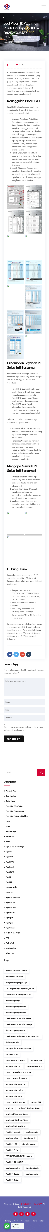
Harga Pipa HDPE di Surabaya (16, 1078)
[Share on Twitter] (16, 654)
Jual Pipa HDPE (36, 1102)
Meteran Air (10, 836)
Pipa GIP (9, 852)
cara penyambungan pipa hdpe (16, 982)
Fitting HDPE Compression (15, 811)
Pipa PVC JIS (10, 902)
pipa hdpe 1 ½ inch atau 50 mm (17, 1114)
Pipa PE (8, 877)
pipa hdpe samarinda (13, 1168)
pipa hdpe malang (12, 1138)
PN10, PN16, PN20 (13, 933)
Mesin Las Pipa (11, 831)
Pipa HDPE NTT (11, 1144)
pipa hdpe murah (29, 1138)
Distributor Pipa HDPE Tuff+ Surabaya (19, 1024)
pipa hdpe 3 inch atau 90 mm (16, 1126)
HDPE (8, 826)
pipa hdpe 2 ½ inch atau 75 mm (17, 1120)
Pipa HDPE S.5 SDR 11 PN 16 (16, 1162)
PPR (7, 938)
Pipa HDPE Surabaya (13, 1174)
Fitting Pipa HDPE (12, 1054)
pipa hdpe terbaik (32, 1174)
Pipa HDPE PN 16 (12, 1150)
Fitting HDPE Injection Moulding (17, 816)
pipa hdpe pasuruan (29, 1144)
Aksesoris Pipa (11, 791)
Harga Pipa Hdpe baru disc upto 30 (18, 1072)
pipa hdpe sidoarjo (32, 1168)
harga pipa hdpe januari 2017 (16, 1084)
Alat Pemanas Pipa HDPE (14, 976)
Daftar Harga (10, 801)
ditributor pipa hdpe (12, 1042)
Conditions (25, 1220)
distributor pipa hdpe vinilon (15, 1030)
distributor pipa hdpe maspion (16, 1006)
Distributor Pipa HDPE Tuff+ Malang (18, 1018)
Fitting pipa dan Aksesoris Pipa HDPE (18, 1048)
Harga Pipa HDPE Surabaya (15, 1102)
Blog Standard (11, 796)
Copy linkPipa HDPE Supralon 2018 (18, 994)
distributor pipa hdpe (13, 1000)
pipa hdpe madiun (32, 1132)
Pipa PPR (9, 882)
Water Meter (10, 953)
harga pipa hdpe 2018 (34, 1066)
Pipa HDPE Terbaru (12, 1180)
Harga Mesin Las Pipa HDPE (15, 1060)
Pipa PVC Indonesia (13, 897)
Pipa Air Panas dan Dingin (15, 847)
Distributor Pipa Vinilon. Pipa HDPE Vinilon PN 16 (23, 1036)
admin (12, 65)
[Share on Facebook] (9, 654)
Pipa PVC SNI (11, 907)
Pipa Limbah (10, 867)
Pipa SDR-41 (10, 912)
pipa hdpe (9, 1108)
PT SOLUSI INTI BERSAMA (31, 1204)
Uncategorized (24, 65)
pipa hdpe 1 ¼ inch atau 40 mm (29, 1108)
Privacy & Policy (11, 1220)
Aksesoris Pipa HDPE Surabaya (16, 970)
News (8, 841)
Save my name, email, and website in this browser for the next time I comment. (23, 728)
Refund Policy (38, 1220)
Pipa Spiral (9, 917)
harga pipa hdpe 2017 (13, 1066)
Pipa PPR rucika (11, 887)
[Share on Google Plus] (22, 654)
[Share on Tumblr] (28, 654)
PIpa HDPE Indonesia (13, 1132)
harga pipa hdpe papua (14, 1096)
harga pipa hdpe (36, 1060)
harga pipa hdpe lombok (14, 1090)
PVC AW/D (10, 943)
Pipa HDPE (10, 862)
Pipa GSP (9, 857)
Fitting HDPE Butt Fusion (14, 806)
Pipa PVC (9, 892)
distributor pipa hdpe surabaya (16, 1012)
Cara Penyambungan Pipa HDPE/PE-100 (20, 988)
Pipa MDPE (10, 872)
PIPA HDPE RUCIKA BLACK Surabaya (19, 1156)
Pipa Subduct (10, 928)
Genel (8, 821)
